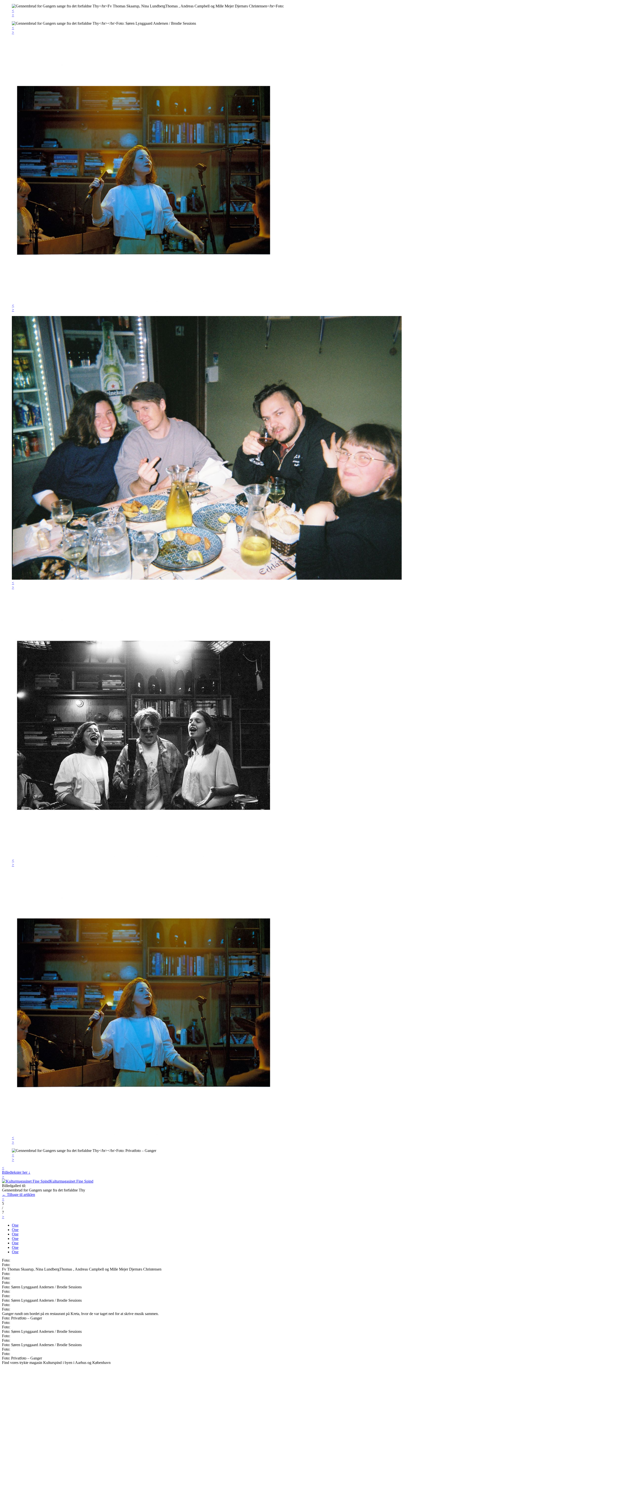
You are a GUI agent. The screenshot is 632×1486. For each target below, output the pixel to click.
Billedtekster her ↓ (16, 1172)
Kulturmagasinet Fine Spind (71, 1181)
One (15, 1225)
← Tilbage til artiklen (18, 1194)
